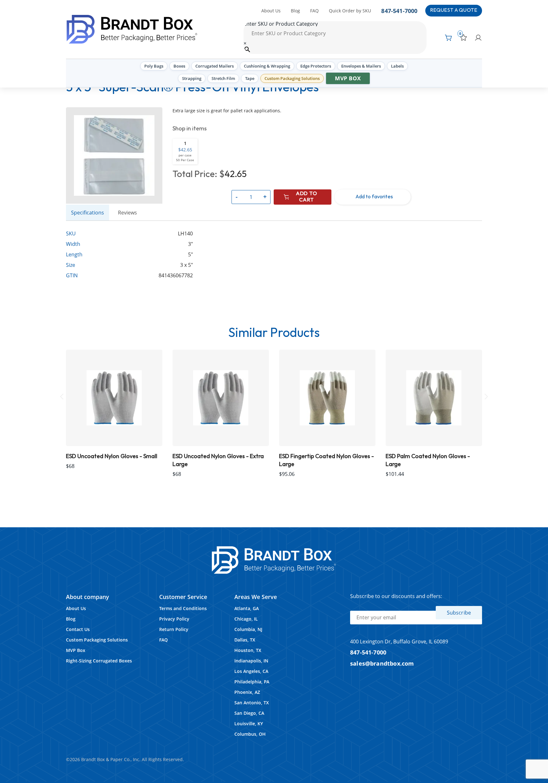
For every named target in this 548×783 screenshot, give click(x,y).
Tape (249, 78)
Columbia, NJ (248, 629)
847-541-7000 (399, 11)
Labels (397, 66)
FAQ (314, 11)
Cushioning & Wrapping (267, 66)
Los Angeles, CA (251, 671)
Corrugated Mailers (214, 66)
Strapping (191, 78)
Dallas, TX (244, 640)
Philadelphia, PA (251, 682)
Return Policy (173, 629)
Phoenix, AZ (247, 692)
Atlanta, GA (246, 608)
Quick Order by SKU (350, 11)
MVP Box (348, 78)
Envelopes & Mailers (361, 66)
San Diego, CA (249, 713)
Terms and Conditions (183, 608)
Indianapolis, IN (251, 661)
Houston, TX (247, 650)
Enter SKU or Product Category (281, 23)
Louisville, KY (248, 723)
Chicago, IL (246, 619)
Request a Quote (453, 10)
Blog (295, 11)
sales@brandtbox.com (382, 663)
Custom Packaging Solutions (292, 78)
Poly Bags (153, 66)
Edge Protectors (315, 66)
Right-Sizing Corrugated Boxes (99, 661)
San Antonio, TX (251, 703)
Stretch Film (223, 78)
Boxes (179, 66)
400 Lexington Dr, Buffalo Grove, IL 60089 (399, 641)
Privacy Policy (174, 619)
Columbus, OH (250, 734)
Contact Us (78, 629)
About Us (271, 11)
